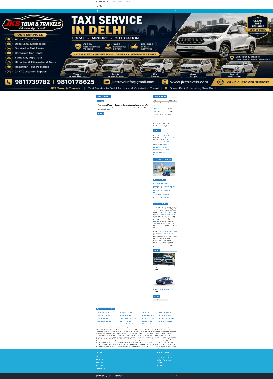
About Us (103, 11)
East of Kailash (166, 214)
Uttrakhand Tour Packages (166, 318)
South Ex (166, 212)
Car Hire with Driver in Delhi (104, 312)
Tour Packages (101, 101)
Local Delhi (128, 11)
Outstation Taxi (138, 11)
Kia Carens (157, 111)
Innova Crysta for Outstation (161, 144)
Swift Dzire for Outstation (147, 318)
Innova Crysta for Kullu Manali (161, 149)
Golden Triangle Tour (165, 312)
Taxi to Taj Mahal (145, 312)
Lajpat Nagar (172, 212)
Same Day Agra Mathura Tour (128, 318)
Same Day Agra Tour (162, 11)
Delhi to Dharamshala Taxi (148, 324)
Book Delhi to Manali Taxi (160, 147)
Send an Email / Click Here (165, 141)
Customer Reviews (100, 368)
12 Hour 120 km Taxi (164, 324)
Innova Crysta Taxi (150, 11)
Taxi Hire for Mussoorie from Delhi (162, 194)
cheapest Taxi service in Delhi (169, 231)
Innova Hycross (158, 117)
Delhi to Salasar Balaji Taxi (104, 321)
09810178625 (164, 137)
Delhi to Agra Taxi (158, 155)
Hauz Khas (163, 207)
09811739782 (165, 136)
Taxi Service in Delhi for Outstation (106, 324)
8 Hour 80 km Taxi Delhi (165, 321)
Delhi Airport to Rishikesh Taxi (161, 183)
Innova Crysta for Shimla (159, 152)
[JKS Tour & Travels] (97, 11)
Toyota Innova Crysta (160, 114)
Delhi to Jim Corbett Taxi (165, 315)
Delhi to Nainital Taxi (146, 321)
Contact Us (111, 11)
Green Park (156, 207)
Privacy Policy (99, 365)
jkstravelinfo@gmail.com (167, 364)
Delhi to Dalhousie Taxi (126, 324)
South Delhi (156, 223)
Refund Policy (99, 362)
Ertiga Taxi (157, 108)
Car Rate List (119, 11)
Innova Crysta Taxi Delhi (103, 315)
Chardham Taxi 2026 (125, 315)
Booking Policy (99, 359)
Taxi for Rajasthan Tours (147, 315)
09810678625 (172, 137)
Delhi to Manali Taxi (125, 321)
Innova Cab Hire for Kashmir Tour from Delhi (124, 1)
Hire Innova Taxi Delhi (126, 312)
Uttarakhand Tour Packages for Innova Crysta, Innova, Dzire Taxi (123, 105)
